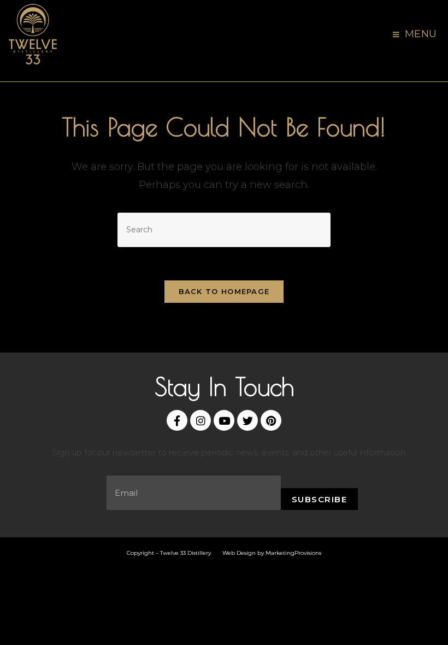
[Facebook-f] (177, 420)
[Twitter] (247, 420)
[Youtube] (224, 420)
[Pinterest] (271, 420)
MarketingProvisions (293, 552)
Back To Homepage (224, 291)
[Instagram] (200, 420)
